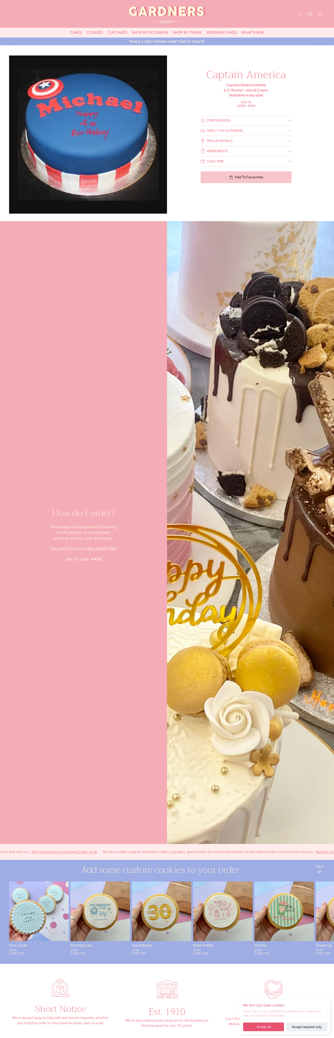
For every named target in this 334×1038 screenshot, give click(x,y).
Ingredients (217, 151)
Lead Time (215, 161)
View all (319, 869)
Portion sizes (219, 120)
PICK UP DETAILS (220, 141)
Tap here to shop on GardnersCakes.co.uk (298, 851)
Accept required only (307, 1027)
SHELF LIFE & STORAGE (225, 131)
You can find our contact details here (83, 548)
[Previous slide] (11, 41)
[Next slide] (320, 41)
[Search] (300, 14)
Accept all (264, 1027)
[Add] (61, 934)
